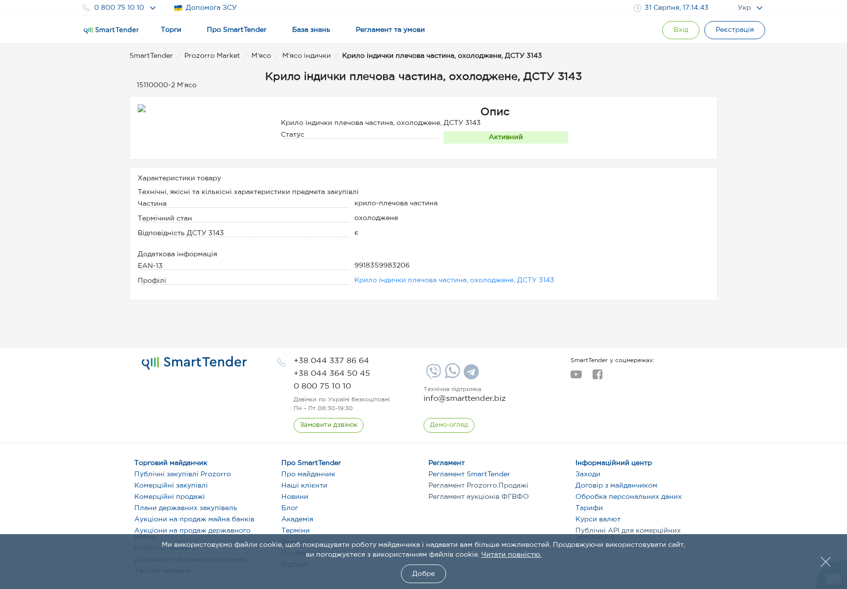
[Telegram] (470, 375)
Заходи (587, 474)
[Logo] (111, 30)
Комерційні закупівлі (171, 486)
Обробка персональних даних (628, 497)
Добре (423, 574)
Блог (289, 508)
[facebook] (597, 377)
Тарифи (589, 508)
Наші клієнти (304, 486)
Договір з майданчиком (616, 486)
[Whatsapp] (451, 376)
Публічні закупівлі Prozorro (182, 474)
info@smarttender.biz (465, 398)
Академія (297, 519)
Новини (294, 497)
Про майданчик (308, 474)
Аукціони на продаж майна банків (194, 519)
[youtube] (576, 377)
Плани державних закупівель (185, 508)
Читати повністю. (511, 555)
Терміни (295, 531)
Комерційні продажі (169, 497)
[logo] (194, 363)
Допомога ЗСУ (211, 8)
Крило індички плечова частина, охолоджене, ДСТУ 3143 (454, 280)
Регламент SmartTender (469, 474)
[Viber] (432, 375)
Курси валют (598, 519)
